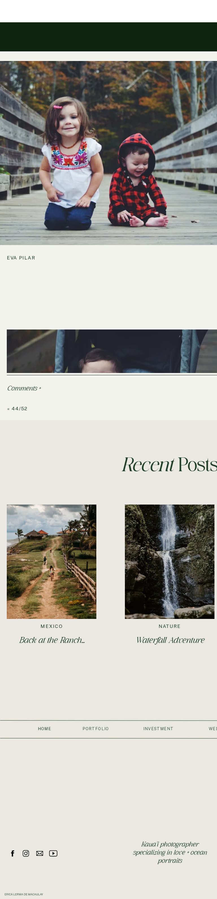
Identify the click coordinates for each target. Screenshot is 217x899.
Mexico (51, 626)
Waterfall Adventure (170, 640)
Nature (170, 626)
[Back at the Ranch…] (51, 562)
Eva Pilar (21, 258)
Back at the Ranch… (51, 640)
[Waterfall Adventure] (169, 562)
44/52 (20, 408)
